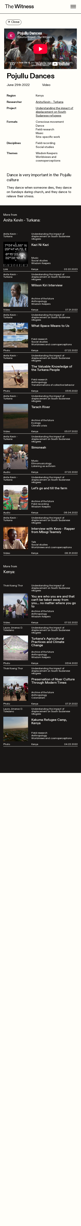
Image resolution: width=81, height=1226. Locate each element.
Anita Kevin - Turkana (49, 102)
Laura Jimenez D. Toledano (13, 628)
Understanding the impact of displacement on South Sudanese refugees (54, 112)
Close (14, 22)
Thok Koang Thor (13, 585)
